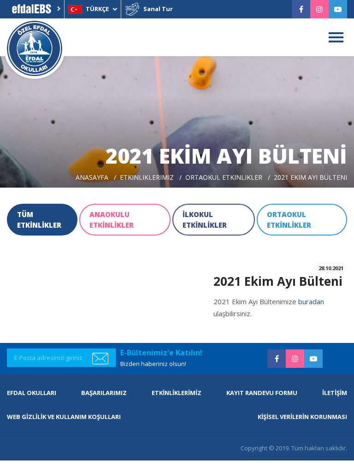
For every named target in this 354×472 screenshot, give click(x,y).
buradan (311, 301)
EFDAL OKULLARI (31, 393)
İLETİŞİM (334, 393)
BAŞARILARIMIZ (104, 393)
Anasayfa (92, 177)
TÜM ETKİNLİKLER (39, 220)
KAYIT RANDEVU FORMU (261, 393)
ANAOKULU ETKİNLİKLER (111, 220)
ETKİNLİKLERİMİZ (176, 393)
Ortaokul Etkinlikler (223, 177)
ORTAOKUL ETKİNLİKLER (289, 220)
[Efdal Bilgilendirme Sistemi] (35, 9)
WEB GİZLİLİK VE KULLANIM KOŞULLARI (64, 417)
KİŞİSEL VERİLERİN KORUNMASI (302, 417)
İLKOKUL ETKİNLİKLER (205, 220)
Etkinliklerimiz (147, 177)
